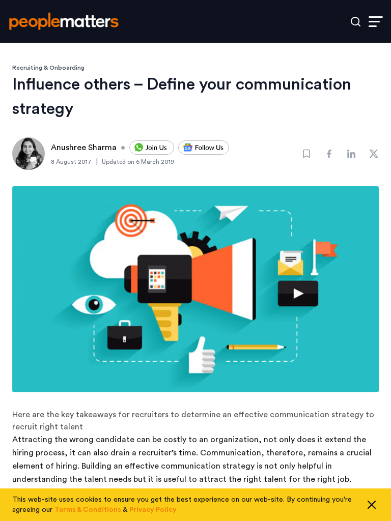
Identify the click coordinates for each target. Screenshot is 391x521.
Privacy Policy (153, 509)
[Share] (329, 154)
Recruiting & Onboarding (48, 68)
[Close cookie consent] (372, 505)
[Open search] (355, 21)
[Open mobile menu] (376, 21)
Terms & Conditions (87, 509)
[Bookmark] (306, 154)
